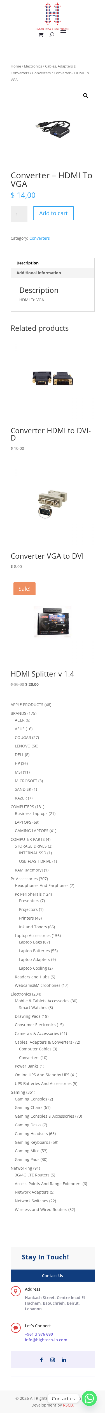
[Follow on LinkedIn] (63, 1359)
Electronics (33, 66)
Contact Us (52, 1275)
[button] (86, 96)
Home (16, 66)
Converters (41, 72)
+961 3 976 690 (39, 1334)
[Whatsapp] (89, 1398)
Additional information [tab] (39, 272)
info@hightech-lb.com (46, 1339)
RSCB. (68, 1405)
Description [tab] (28, 263)
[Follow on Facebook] (41, 1359)
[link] (55, 1303)
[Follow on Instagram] (52, 1359)
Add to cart (53, 213)
